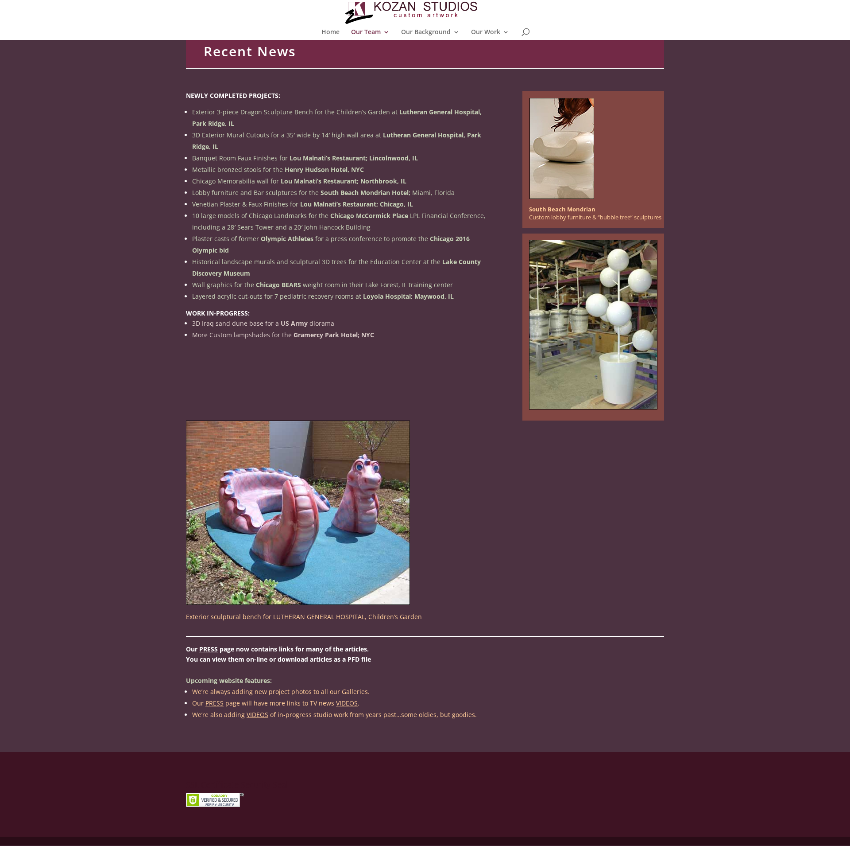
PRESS (208, 649)
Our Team (366, 32)
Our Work (485, 32)
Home (330, 32)
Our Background (426, 32)
